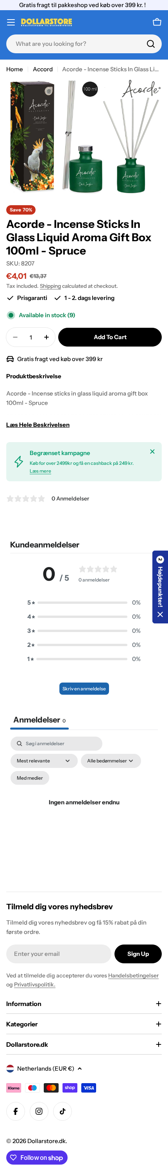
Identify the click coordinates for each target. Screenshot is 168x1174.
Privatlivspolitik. (34, 984)
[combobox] (84, 43)
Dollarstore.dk (46, 1141)
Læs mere (40, 471)
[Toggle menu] (11, 22)
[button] (84, 602)
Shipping (50, 286)
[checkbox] (30, 778)
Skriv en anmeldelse (84, 689)
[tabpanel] (84, 812)
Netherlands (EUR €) (45, 1068)
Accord (43, 69)
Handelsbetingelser (133, 975)
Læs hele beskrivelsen (38, 424)
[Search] (150, 44)
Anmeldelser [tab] (39, 719)
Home (14, 69)
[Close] (152, 451)
